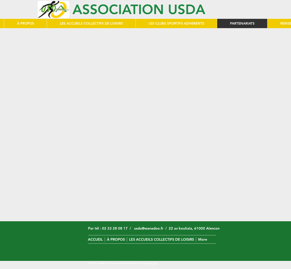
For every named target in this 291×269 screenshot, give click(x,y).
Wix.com (153, 263)
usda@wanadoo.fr (148, 228)
